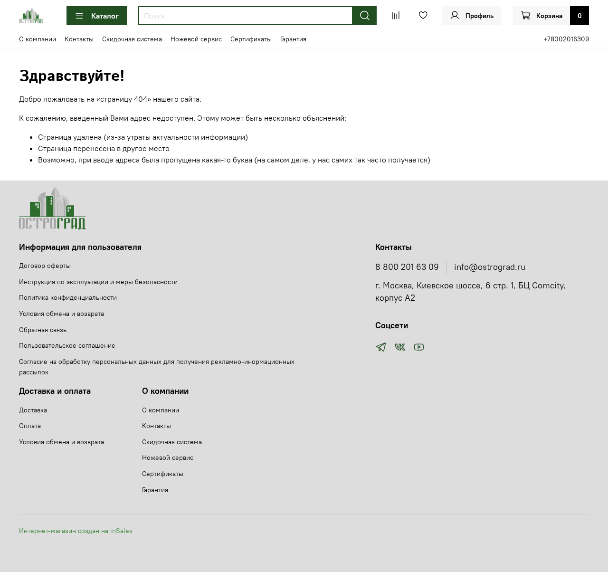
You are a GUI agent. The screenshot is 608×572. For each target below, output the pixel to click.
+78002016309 (566, 39)
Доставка (33, 410)
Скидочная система (132, 39)
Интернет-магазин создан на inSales (76, 530)
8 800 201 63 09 (407, 267)
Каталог (105, 15)
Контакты (79, 39)
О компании (37, 39)
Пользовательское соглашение (67, 345)
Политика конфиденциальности (68, 297)
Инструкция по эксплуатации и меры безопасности (98, 281)
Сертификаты (251, 39)
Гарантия (293, 39)
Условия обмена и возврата (61, 313)
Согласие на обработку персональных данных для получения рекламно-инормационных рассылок (156, 366)
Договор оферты (45, 265)
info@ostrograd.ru (489, 267)
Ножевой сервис (196, 39)
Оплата (30, 425)
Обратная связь (42, 329)
